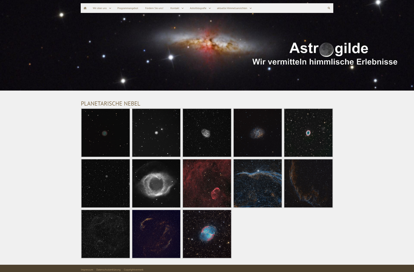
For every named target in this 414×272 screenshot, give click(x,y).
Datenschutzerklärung (108, 269)
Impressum (87, 269)
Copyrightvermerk (133, 269)
